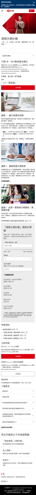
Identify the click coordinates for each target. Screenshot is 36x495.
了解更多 (6, 6)
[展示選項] (2, 10)
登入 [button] (32, 10)
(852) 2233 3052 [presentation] (26, 383)
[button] (18, 55)
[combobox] (18, 259)
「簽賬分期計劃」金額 (10, 242)
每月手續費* (7, 264)
